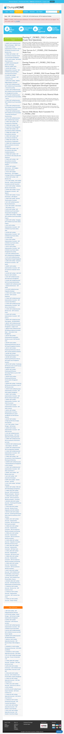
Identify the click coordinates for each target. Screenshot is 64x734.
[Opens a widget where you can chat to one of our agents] (59, 731)
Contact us (16, 724)
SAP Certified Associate (16, 16)
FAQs (15, 726)
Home (7, 11)
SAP (9, 16)
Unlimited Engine (27, 724)
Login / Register (39, 11)
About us (16, 725)
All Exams (11, 11)
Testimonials (32, 11)
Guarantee (26, 11)
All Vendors (7, 725)
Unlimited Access (18, 11)
